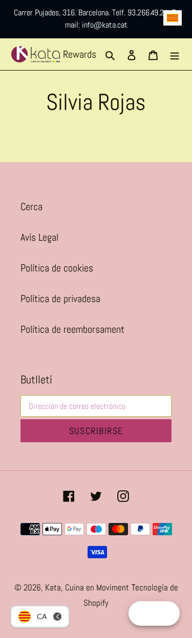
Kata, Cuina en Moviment (87, 587)
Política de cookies (56, 268)
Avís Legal (39, 237)
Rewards (79, 54)
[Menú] (174, 54)
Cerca (31, 206)
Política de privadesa (60, 298)
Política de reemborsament (72, 329)
